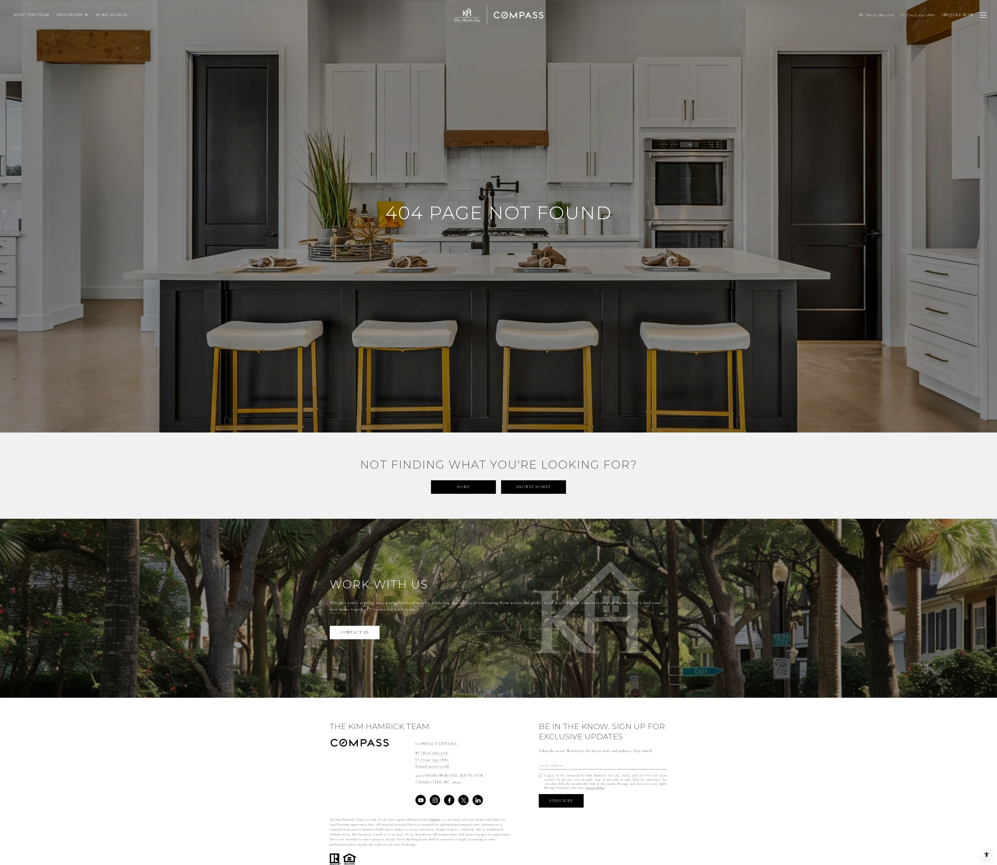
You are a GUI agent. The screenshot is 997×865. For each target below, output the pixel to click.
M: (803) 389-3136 (431, 752)
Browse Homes (533, 487)
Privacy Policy (595, 787)
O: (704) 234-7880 (432, 759)
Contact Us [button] (354, 632)
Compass (434, 819)
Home (463, 487)
